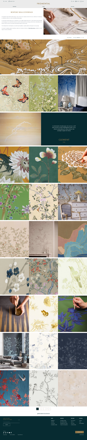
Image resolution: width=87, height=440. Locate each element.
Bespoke (14, 6)
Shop (43, 6)
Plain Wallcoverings (31, 28)
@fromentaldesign (43, 413)
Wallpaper (53, 420)
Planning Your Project (64, 423)
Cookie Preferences (20, 434)
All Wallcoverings (63, 420)
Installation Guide (54, 424)
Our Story (72, 423)
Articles (80, 420)
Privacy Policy (5, 434)
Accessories (53, 423)
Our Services (73, 420)
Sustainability (81, 423)
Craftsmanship (73, 424)
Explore (72, 6)
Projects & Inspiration (64, 424)
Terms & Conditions (12, 434)
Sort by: (74, 37)
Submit (6, 424)
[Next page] (49, 409)
